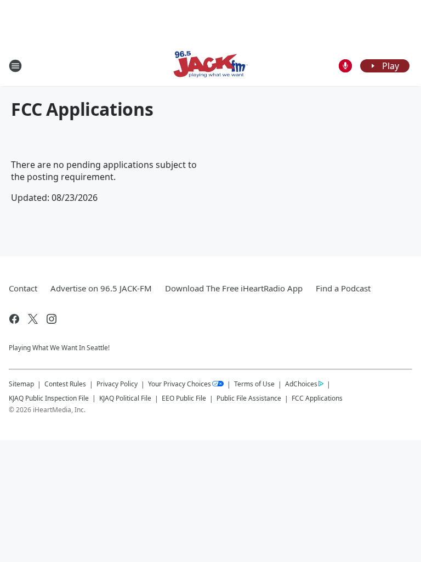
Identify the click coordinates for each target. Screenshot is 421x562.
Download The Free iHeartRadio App (234, 288)
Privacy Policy (117, 384)
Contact (23, 288)
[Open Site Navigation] (15, 65)
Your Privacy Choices (179, 384)
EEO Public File (184, 398)
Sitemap (21, 384)
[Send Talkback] (345, 65)
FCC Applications (317, 398)
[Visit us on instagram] (51, 318)
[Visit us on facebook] (14, 318)
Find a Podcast (343, 288)
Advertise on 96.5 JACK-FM (101, 288)
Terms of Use (254, 384)
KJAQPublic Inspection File (49, 398)
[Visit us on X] (32, 318)
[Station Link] (210, 65)
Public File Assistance (249, 398)
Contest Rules (65, 384)
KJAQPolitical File (125, 398)
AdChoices (301, 384)
